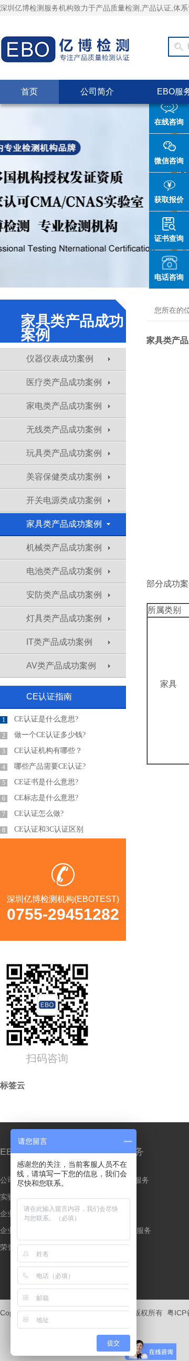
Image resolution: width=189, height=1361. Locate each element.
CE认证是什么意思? (40, 719)
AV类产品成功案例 (61, 665)
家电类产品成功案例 (64, 405)
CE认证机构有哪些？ (42, 751)
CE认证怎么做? (33, 814)
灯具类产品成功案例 (64, 618)
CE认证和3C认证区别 (42, 829)
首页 (29, 91)
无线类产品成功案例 (64, 429)
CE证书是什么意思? (40, 782)
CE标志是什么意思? (40, 798)
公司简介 (97, 91)
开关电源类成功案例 (64, 500)
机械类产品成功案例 (64, 547)
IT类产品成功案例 (59, 641)
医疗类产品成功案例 (64, 382)
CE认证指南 (49, 696)
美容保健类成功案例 (64, 476)
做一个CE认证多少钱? (44, 735)
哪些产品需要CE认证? (44, 766)
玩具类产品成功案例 (64, 453)
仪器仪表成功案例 (59, 358)
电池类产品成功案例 (64, 571)
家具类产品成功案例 (64, 523)
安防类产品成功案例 (64, 594)
